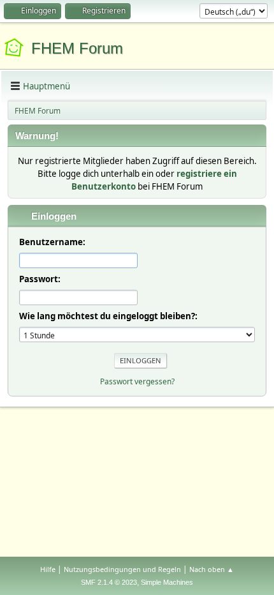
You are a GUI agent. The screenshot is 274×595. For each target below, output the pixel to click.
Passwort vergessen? (137, 381)
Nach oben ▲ (211, 569)
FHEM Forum (77, 48)
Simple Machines (167, 582)
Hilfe (47, 569)
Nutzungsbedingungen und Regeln (122, 569)
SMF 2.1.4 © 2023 (109, 582)
